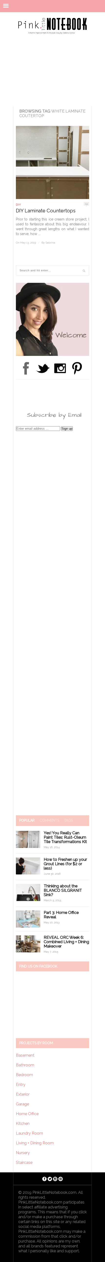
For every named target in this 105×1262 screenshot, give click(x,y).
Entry (20, 1084)
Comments (49, 820)
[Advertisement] (52, 68)
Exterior (23, 1094)
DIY (18, 204)
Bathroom (25, 1065)
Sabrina (50, 242)
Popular (27, 820)
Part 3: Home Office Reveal (61, 914)
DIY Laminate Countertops (45, 211)
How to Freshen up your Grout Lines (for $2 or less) (65, 864)
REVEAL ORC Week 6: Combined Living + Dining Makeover (66, 942)
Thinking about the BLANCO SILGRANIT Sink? (63, 890)
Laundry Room (29, 1133)
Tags (68, 820)
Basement (25, 1055)
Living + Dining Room (35, 1143)
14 (86, 203)
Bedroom (24, 1074)
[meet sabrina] (52, 354)
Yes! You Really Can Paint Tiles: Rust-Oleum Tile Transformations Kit (65, 837)
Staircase (24, 1162)
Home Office (27, 1113)
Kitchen (23, 1123)
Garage (22, 1104)
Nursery (23, 1152)
